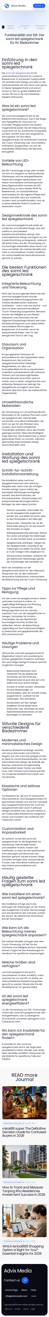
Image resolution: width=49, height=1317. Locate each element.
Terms (25, 1309)
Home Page (11, 1290)
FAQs (33, 1290)
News (24, 1290)
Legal (33, 1309)
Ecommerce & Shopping (40, 27)
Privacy (18, 1309)
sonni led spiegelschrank (18, 73)
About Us (8, 1309)
